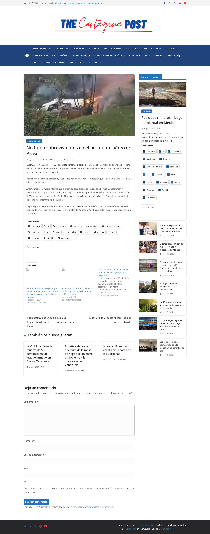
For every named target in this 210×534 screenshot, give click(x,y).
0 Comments (57, 160)
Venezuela (134, 55)
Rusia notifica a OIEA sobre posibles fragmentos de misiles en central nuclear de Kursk (50, 322)
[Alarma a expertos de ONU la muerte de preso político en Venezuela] (148, 230)
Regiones (93, 62)
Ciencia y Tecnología (44, 55)
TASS (47, 160)
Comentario (31, 401)
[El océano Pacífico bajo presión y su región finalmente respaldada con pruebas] (148, 269)
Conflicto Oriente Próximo (109, 55)
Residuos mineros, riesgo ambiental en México (161, 120)
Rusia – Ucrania (81, 55)
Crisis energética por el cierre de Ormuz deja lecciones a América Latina (171, 325)
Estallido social (154, 55)
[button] (82, 49)
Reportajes (147, 111)
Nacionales (62, 48)
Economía (94, 48)
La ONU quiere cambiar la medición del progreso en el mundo (172, 305)
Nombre (29, 440)
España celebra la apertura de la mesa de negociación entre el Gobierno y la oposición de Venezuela (79, 355)
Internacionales (42, 48)
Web (26, 468)
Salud (154, 48)
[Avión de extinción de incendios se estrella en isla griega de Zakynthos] (116, 282)
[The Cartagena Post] (27, 55)
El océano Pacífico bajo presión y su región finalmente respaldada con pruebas (171, 267)
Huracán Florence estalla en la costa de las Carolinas (117, 350)
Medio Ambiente (112, 48)
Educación (171, 48)
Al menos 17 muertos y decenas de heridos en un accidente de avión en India (77, 291)
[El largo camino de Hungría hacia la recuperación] (148, 288)
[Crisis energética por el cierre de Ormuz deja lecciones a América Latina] (148, 327)
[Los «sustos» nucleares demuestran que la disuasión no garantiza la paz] (148, 348)
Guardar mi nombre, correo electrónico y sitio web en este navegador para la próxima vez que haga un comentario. (79, 490)
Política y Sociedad (136, 48)
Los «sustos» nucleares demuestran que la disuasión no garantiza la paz (172, 346)
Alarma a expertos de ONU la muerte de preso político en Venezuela (171, 228)
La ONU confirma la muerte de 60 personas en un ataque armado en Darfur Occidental (39, 353)
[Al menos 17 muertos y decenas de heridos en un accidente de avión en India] (78, 277)
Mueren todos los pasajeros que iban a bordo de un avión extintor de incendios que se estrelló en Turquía (42, 292)
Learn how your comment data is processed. (90, 507)
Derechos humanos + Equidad (49, 62)
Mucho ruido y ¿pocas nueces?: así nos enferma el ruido (110, 320)
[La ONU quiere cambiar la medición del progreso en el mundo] (148, 307)
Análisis (64, 55)
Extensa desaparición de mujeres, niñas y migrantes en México (171, 246)
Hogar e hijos (175, 55)
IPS (160, 128)
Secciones (75, 62)
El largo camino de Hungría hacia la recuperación (168, 286)
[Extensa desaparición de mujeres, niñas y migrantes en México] (148, 249)
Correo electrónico (35, 454)
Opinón (77, 48)
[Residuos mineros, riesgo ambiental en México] (162, 94)
